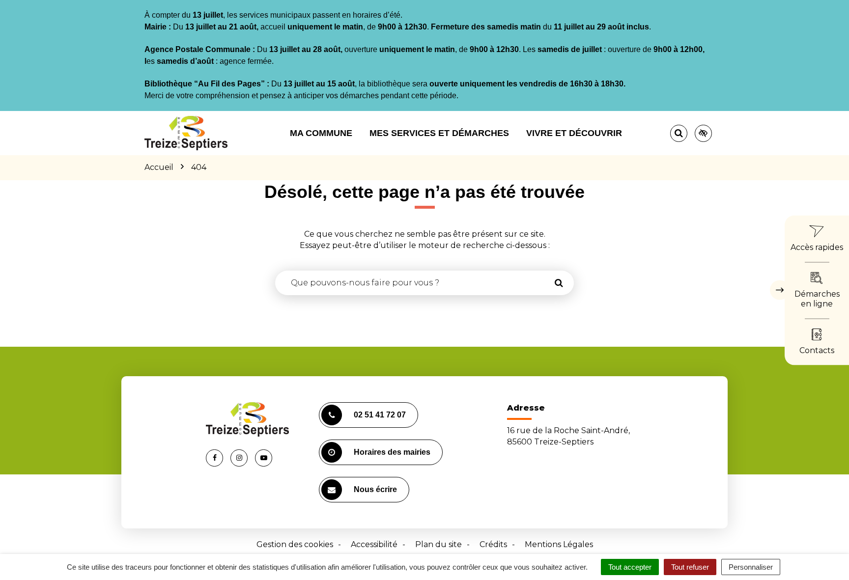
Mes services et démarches (439, 133)
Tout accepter (629, 567)
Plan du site (438, 544)
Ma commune (321, 133)
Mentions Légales (559, 544)
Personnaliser (751, 567)
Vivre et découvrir (574, 133)
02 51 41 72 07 (380, 415)
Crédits (493, 544)
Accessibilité (374, 544)
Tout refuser (690, 567)
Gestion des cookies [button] (294, 544)
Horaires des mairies (392, 452)
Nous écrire (375, 489)
